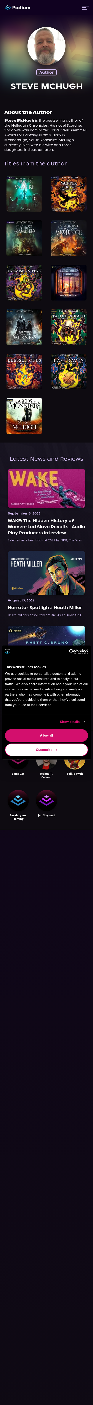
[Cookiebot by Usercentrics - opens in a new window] (69, 651)
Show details (70, 722)
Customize (44, 750)
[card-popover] (24, 194)
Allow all (46, 735)
